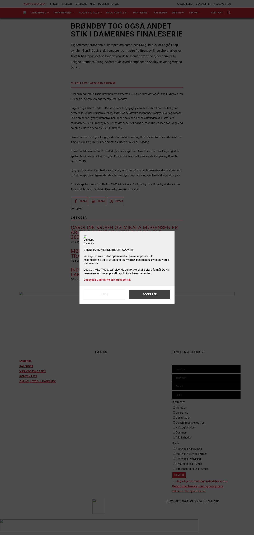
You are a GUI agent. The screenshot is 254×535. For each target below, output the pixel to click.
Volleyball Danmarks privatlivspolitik (107, 279)
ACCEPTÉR (149, 294)
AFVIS (104, 294)
